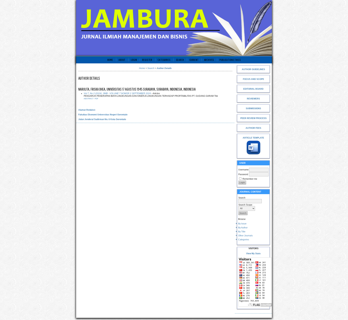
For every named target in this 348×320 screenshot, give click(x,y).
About (122, 59)
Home (110, 59)
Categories (243, 239)
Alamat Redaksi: (87, 110)
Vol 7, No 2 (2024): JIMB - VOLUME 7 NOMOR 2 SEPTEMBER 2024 (117, 93)
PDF (96, 99)
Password (243, 174)
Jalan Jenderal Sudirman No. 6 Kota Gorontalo (102, 119)
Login (134, 59)
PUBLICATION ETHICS (230, 59)
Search (180, 59)
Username (243, 169)
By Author (243, 227)
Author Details (164, 68)
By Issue (242, 223)
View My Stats (253, 253)
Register (147, 59)
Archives (209, 59)
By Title (241, 231)
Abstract (89, 99)
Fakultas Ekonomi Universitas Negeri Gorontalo (102, 114)
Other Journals (245, 235)
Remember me (250, 179)
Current (194, 59)
